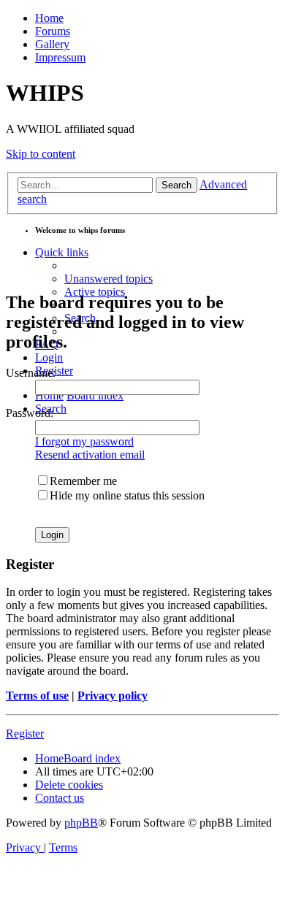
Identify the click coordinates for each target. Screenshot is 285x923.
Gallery (52, 44)
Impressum (60, 57)
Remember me (83, 481)
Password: (29, 413)
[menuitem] (108, 278)
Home (49, 18)
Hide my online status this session (127, 495)
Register (25, 733)
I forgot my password (84, 441)
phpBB (81, 822)
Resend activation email (90, 454)
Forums (52, 31)
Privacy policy (112, 695)
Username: (31, 373)
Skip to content (40, 154)
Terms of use (37, 695)
